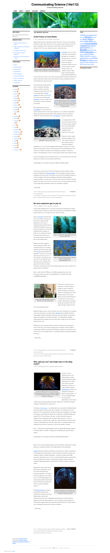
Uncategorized (17, 82)
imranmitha (16, 116)
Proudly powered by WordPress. (46, 548)
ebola (83, 43)
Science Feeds (86, 68)
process (38, 251)
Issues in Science (52, 191)
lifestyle (87, 54)
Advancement (90, 35)
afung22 (51, 39)
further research (40, 490)
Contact (42, 11)
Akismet (14, 551)
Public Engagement (60, 191)
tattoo (87, 62)
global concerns (60, 195)
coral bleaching (56, 115)
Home (15, 11)
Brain (90, 39)
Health (56, 531)
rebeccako (16, 136)
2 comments (56, 39)
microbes (87, 56)
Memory (82, 56)
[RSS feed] (18, 89)
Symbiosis (48, 532)
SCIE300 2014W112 (22, 538)
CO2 (49, 95)
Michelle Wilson (17, 132)
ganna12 (15, 111)
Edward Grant (17, 107)
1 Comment (73, 350)
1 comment (55, 206)
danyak (15, 102)
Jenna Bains (16, 120)
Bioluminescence (50, 531)
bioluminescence (66, 389)
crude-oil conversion (62, 354)
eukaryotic (41, 217)
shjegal (15, 143)
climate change (88, 41)
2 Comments (73, 191)
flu (80, 46)
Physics (87, 58)
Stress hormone (83, 62)
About (21, 11)
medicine (60, 531)
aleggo (15, 91)
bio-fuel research (44, 354)
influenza (83, 52)
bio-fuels (51, 354)
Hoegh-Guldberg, (51, 173)
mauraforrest (16, 129)
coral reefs (44, 195)
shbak (15, 141)
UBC (81, 64)
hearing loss (90, 50)
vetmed (15, 147)
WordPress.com (67, 548)
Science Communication (56, 197)
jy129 (15, 125)
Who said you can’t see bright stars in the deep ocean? (53, 362)
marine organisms (42, 197)
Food (84, 45)
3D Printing (83, 35)
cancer (81, 41)
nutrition (82, 58)
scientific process (47, 355)
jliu (14, 123)
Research (58, 313)
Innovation (36, 355)
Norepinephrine (93, 56)
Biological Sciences (42, 191)
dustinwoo (16, 105)
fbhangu (15, 109)
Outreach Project (17, 71)
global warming (68, 195)
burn (93, 39)
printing (90, 58)
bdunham (16, 98)
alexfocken (16, 94)
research (94, 58)
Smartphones (95, 60)
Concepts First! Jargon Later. (20, 50)
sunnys (15, 145)
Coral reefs (64, 52)
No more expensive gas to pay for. (48, 203)
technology (92, 62)
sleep (90, 60)
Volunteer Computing (87, 64)
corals (48, 195)
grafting (91, 47)
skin (88, 60)
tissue (96, 62)
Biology (39, 195)
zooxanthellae (37, 109)
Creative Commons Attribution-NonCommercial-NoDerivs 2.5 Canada (21, 541)
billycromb (16, 100)
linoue (15, 127)
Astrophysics (82, 37)
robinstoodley (17, 138)
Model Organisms (38, 532)
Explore (35, 11)
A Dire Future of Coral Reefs (45, 36)
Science (48, 197)
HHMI (95, 50)
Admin (15, 64)
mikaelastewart (17, 134)
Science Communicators (19, 78)
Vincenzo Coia (17, 150)
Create (27, 11)
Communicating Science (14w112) (55, 4)
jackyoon (16, 118)
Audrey (15, 96)
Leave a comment (58, 366)
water (92, 64)
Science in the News (38, 193)
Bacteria (39, 531)
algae (38, 354)
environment (53, 195)
